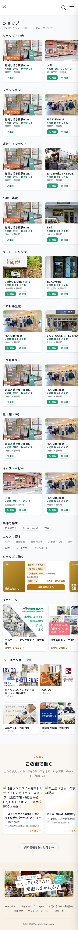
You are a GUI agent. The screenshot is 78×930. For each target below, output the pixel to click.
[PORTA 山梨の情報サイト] (12, 8)
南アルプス (21, 548)
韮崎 (70, 541)
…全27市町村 (40, 547)
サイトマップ (28, 906)
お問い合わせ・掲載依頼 (60, 906)
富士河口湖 (36, 541)
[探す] (64, 8)
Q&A (41, 906)
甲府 (7, 541)
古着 (46, 527)
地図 (11, 77)
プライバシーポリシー (39, 910)
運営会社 (59, 910)
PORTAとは (10, 906)
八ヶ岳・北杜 (55, 541)
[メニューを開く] (72, 8)
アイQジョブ (35, 771)
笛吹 (7, 548)
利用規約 (18, 910)
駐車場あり (10, 527)
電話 (54, 77)
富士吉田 (20, 541)
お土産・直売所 (30, 527)
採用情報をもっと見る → (39, 847)
